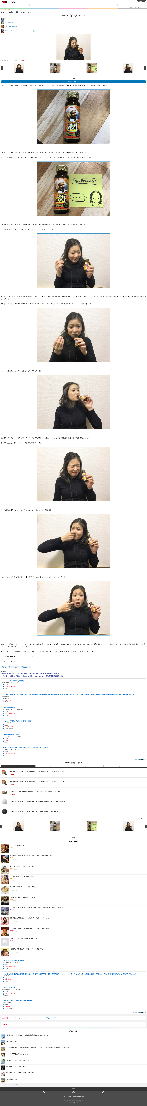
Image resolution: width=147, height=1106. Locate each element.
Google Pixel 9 (39, 1018)
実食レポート (26, 667)
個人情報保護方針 (80, 1096)
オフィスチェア (52, 766)
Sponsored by (136, 759)
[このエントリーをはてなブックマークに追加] (83, 15)
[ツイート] (67, 15)
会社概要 (74, 1096)
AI (32, 1018)
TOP (73, 1089)
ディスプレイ (86, 766)
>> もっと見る (142, 818)
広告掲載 (69, 1096)
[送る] (75, 15)
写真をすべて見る (75, 81)
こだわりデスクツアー (23, 1018)
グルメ (4, 667)
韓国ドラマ (48, 1018)
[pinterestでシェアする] (79, 15)
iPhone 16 (13, 1018)
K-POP (55, 1018)
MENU (140, 1)
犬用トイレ (121, 766)
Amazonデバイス (18, 766)
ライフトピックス (14, 667)
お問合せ (64, 1096)
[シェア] (71, 15)
